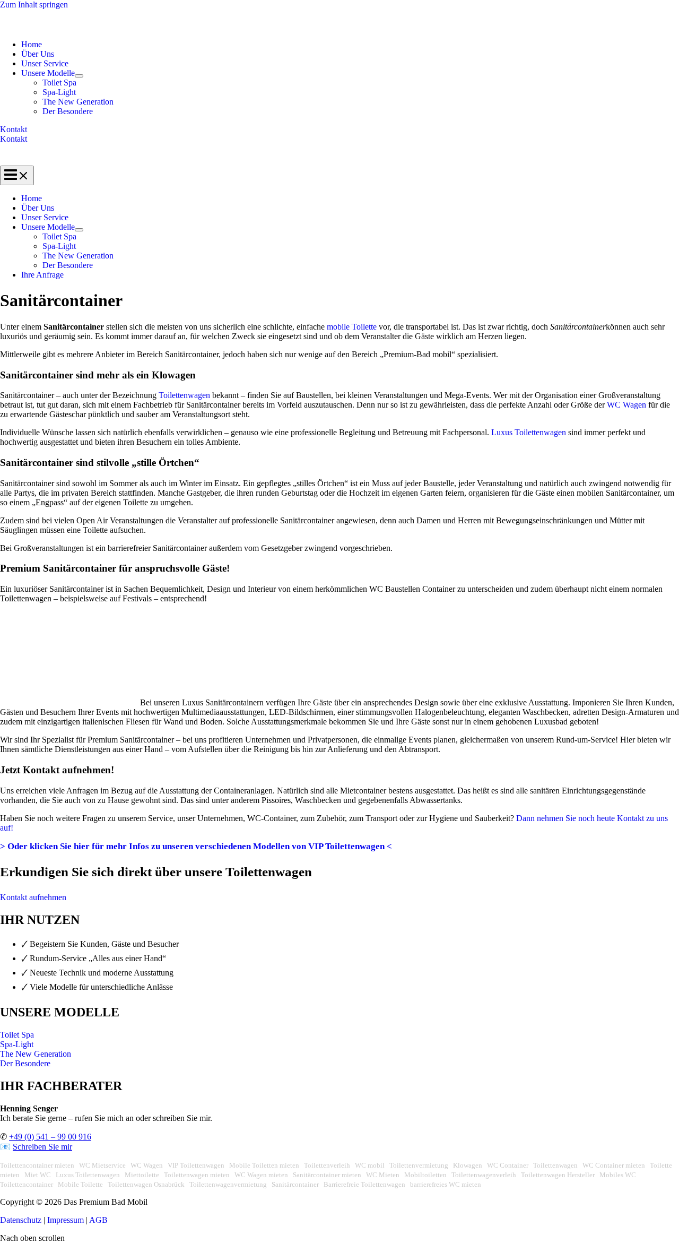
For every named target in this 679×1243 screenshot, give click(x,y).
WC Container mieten (613, 1165)
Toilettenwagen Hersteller (558, 1175)
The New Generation (78, 101)
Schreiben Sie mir (42, 1146)
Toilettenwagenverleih (483, 1175)
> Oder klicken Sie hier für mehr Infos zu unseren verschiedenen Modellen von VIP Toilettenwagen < (196, 846)
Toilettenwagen (184, 395)
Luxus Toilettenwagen (528, 432)
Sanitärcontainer (295, 1184)
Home (31, 44)
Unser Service (44, 63)
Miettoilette (142, 1175)
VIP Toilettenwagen (196, 1165)
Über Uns (37, 53)
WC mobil (370, 1165)
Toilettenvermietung (418, 1165)
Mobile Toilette (80, 1184)
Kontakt (13, 138)
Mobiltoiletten (425, 1175)
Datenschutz (21, 1219)
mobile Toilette (352, 326)
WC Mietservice (102, 1165)
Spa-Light (59, 92)
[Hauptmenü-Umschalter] (17, 175)
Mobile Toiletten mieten (264, 1165)
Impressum (65, 1219)
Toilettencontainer (26, 1184)
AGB (98, 1219)
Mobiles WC (617, 1175)
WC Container (507, 1165)
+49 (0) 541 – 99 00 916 (50, 1136)
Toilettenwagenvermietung (228, 1184)
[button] (339, 129)
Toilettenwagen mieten (197, 1175)
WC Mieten (382, 1175)
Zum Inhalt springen (34, 4)
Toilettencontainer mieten (37, 1165)
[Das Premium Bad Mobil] (53, 26)
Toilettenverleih (327, 1165)
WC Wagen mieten (261, 1175)
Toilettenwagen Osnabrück (146, 1184)
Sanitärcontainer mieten (327, 1175)
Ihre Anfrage (42, 274)
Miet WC (37, 1175)
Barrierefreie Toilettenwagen (364, 1184)
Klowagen (467, 1165)
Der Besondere (67, 111)
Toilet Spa (59, 82)
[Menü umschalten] (79, 75)
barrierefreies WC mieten (445, 1184)
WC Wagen (626, 404)
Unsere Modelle (48, 72)
